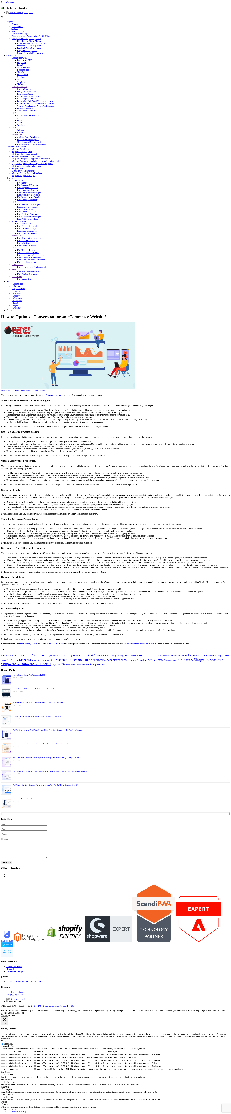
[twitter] (17, 6)
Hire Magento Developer (27, 187)
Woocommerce (83, 664)
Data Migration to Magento (23, 171)
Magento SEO (18, 168)
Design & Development (27, 91)
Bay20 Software (8, 2)
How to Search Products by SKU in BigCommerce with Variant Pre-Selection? (38, 703)
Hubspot (20, 132)
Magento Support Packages (23, 175)
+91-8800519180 (56, 644)
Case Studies (17, 26)
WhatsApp (21, 1112)
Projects (9, 22)
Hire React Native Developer (29, 238)
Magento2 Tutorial (82, 659)
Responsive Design (25, 94)
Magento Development (16, 147)
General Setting (213, 655)
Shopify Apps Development (29, 142)
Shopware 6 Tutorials (35, 664)
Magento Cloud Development (24, 154)
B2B (23, 656)
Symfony (21, 77)
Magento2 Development (22, 151)
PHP (134, 660)
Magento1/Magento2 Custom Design (27, 156)
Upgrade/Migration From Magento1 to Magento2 (32, 163)
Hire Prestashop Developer (28, 195)
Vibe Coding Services (26, 111)
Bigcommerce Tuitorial (81, 655)
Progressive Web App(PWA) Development (35, 101)
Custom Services (24, 89)
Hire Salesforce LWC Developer (31, 255)
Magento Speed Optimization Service (27, 166)
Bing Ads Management (27, 50)
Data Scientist (17, 264)
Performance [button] (6, 1079)
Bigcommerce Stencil (57, 655)
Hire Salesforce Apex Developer (31, 260)
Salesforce (21, 130)
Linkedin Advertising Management (32, 43)
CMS (14, 113)
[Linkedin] (14, 6)
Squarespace (22, 74)
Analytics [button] (5, 1087)
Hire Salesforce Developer (28, 252)
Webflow (21, 125)
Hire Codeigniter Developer (29, 226)
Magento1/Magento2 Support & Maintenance (31, 159)
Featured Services (19, 86)
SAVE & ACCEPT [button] (9, 1109)
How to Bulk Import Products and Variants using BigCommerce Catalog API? (37, 716)
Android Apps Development (29, 137)
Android (17, 656)
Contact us (10, 310)
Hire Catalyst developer (27, 274)
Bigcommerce (23, 70)
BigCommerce (18, 288)
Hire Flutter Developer (26, 245)
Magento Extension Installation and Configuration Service (36, 161)
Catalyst (133, 656)
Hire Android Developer (27, 240)
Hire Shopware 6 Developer (29, 192)
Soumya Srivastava (26, 390)
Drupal (20, 120)
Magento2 (62, 659)
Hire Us (9, 178)
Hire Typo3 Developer (26, 212)
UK (59, 664)
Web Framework (19, 221)
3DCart (20, 84)
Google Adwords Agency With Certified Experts (32, 36)
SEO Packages (12, 29)
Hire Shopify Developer (27, 199)
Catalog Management (119, 655)
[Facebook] (12, 6)
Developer (162, 656)
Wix (19, 79)
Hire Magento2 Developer (28, 185)
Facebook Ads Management (29, 48)
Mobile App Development (28, 96)
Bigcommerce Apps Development (31, 144)
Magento (16, 286)
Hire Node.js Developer (27, 231)
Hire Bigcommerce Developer (30, 197)
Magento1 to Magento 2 (43, 660)
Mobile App (17, 135)
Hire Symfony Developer (27, 233)
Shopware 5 (217, 659)
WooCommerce (23, 67)
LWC (16, 660)
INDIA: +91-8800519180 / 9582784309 (23, 982)
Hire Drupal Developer (27, 209)
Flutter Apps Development (28, 139)
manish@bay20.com (28, 644)
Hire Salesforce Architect (27, 262)
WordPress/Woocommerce (28, 115)
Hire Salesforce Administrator (29, 257)
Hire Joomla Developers (27, 207)
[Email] (6, 6)
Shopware (21, 62)
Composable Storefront (150, 656)
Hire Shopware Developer (28, 190)
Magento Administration (110, 659)
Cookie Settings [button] (7, 1013)
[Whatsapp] (3, 6)
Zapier (15, 305)
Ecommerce (17, 284)
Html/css (10, 660)
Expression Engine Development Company (35, 103)
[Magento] (9, 6)
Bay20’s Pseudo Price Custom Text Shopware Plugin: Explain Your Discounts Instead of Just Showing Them (47, 744)
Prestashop (17, 293)
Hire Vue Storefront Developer (30, 272)
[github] (19, 6)
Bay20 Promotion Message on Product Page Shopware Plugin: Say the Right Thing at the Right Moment (46, 758)
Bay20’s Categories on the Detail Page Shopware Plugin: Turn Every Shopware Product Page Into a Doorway (47, 730)
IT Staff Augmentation (26, 108)
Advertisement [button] (7, 1094)
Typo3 (20, 118)
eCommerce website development (142, 644)
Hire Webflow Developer (27, 219)
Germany (226, 656)
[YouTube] (22, 6)
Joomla (20, 123)
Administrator (7, 655)
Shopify (20, 72)
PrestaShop (22, 65)
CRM (14, 127)
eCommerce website (53, 395)
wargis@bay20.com (14, 994)
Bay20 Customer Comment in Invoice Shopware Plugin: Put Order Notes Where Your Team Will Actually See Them (50, 771)
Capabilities (11, 55)
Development (173, 655)
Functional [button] (5, 1072)
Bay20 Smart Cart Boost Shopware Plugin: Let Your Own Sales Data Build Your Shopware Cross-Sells (46, 785)
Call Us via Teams (9, 1112)
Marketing (128, 660)
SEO (180, 659)
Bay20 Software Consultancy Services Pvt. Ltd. (54, 1006)
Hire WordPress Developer (28, 204)
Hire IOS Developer (25, 243)
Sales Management (171, 660)
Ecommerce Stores (14, 966)
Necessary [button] (5, 1041)
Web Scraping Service (26, 99)
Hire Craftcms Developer (27, 214)
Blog (8, 281)
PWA (14, 269)
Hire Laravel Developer (27, 228)
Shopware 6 (10, 664)
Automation (17, 276)
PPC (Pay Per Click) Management (26, 38)
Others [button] (4, 1102)
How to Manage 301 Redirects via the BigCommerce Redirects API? (34, 689)
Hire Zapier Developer (26, 279)
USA (63, 664)
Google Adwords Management (30, 53)
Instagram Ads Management (29, 46)
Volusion (21, 82)
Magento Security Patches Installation (27, 173)
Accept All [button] (19, 1013)
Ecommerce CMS (19, 58)
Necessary (8, 1044)
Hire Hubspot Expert (26, 250)
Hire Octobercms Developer (29, 216)
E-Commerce (17, 180)
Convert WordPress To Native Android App (35, 106)
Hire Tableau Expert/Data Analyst (31, 267)
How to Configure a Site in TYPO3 (24, 799)
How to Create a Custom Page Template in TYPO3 (29, 675)
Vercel (68, 664)
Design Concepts (13, 969)
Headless (3, 660)
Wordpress (17, 298)
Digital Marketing (19, 34)
